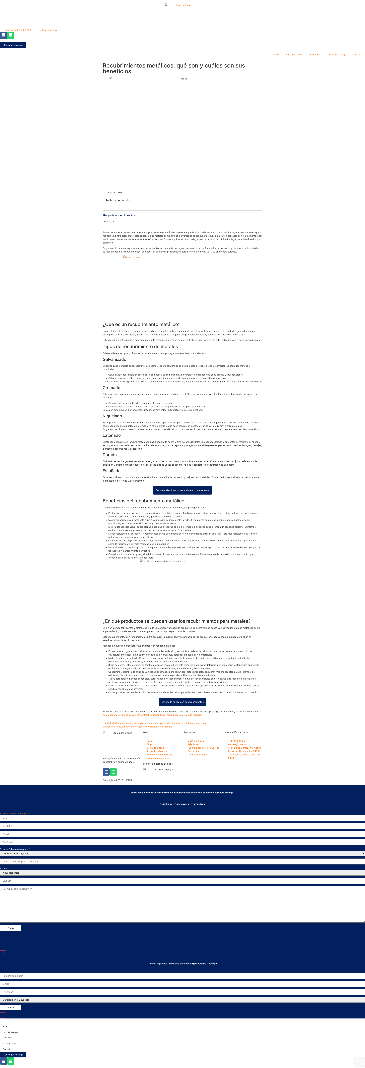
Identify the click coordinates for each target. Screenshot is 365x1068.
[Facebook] (3, 35)
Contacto (357, 54)
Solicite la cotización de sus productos (183, 701)
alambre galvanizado (154, 714)
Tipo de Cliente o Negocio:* (15, 849)
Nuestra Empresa (293, 54)
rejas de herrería (192, 714)
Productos (314, 54)
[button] (258, 200)
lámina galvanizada (131, 714)
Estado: (4, 868)
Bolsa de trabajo (337, 54)
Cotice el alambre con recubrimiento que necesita (182, 490)
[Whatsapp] (10, 35)
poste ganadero (111, 714)
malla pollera (174, 714)
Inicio (276, 54)
